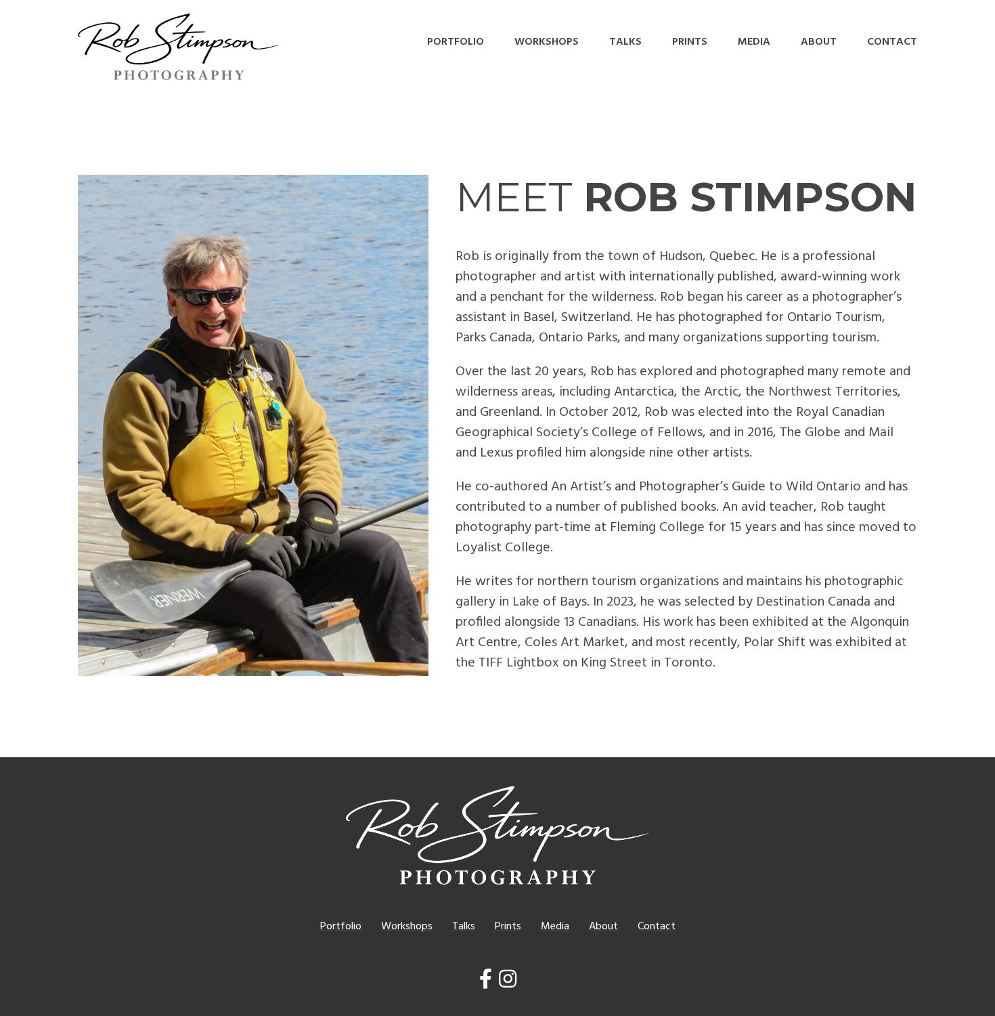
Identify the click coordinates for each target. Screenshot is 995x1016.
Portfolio (455, 42)
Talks (625, 42)
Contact (892, 42)
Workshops (546, 42)
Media (754, 42)
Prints (689, 42)
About (819, 42)
